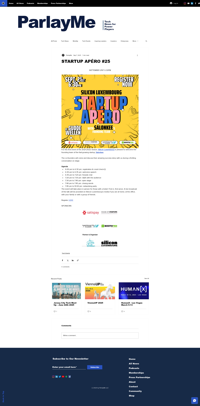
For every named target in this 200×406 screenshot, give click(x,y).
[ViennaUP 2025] (100, 290)
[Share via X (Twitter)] (68, 260)
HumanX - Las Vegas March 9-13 (131, 304)
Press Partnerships (139, 377)
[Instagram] (185, 3)
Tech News (65, 41)
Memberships (136, 373)
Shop (131, 396)
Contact (133, 386)
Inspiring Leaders (100, 41)
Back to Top (3, 396)
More (134, 41)
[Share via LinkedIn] (73, 260)
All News (134, 363)
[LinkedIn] (192, 3)
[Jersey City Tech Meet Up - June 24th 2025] (66, 290)
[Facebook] (69, 376)
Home (132, 359)
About (132, 382)
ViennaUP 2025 (95, 303)
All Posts (54, 41)
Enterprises (124, 41)
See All (146, 278)
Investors (114, 41)
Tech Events (86, 41)
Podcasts (134, 368)
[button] (146, 41)
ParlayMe (56, 22)
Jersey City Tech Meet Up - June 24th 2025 (65, 304)
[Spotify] (66, 376)
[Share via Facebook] (62, 260)
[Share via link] (78, 260)
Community (135, 391)
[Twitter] (60, 376)
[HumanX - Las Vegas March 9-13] (134, 290)
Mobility (75, 41)
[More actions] (137, 55)
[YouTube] (63, 376)
